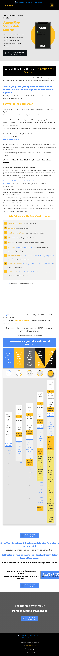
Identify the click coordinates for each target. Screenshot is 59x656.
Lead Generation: (13, 272)
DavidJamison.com (31, 645)
